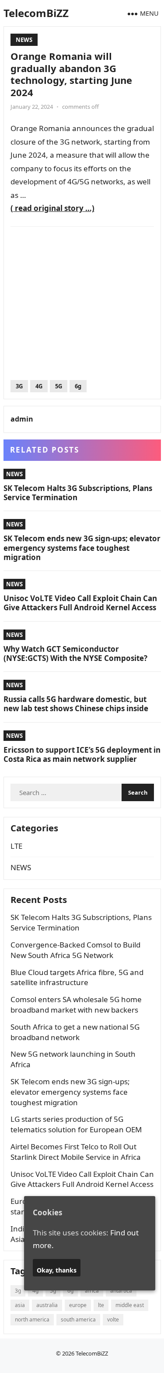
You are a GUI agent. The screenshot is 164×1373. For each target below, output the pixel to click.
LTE (16, 846)
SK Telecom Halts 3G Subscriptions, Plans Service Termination (77, 492)
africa (92, 1290)
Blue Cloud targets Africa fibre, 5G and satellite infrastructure (76, 977)
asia (20, 1305)
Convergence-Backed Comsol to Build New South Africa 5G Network (75, 950)
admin (21, 419)
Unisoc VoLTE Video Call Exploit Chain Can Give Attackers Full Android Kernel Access (80, 602)
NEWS (24, 40)
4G (38, 386)
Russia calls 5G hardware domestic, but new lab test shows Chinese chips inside (75, 703)
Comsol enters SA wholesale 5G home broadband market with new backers (76, 1004)
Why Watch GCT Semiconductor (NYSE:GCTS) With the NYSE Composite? (75, 653)
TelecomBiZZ (36, 13)
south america (78, 1319)
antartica (121, 1290)
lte (101, 1305)
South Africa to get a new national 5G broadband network (75, 1032)
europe (78, 1305)
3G (19, 386)
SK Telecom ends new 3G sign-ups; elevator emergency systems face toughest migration (82, 547)
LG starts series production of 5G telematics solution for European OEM (76, 1124)
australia (47, 1305)
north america (32, 1319)
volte (113, 1319)
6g (78, 386)
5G (58, 386)
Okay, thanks (57, 1270)
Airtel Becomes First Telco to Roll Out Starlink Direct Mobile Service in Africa (75, 1151)
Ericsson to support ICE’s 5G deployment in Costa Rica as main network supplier (82, 754)
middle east (129, 1305)
